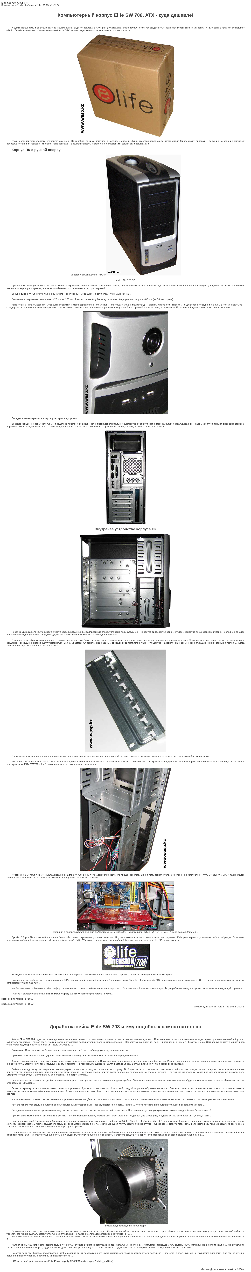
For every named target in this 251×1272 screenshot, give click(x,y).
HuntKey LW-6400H (118, 1121)
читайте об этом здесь (88, 1233)
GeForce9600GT (118, 932)
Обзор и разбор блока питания (46, 993)
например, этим (119, 980)
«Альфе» (101, 27)
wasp (14, 5)
